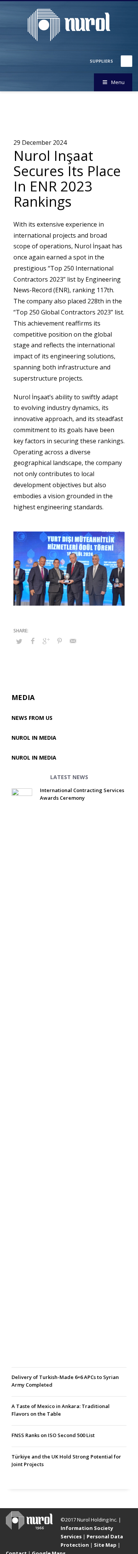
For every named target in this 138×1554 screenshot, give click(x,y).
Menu (118, 82)
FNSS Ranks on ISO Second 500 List (53, 1435)
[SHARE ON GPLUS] (46, 641)
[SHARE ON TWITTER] (19, 641)
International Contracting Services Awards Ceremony (82, 794)
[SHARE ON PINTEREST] (59, 641)
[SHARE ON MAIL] (73, 641)
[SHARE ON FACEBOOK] (32, 641)
